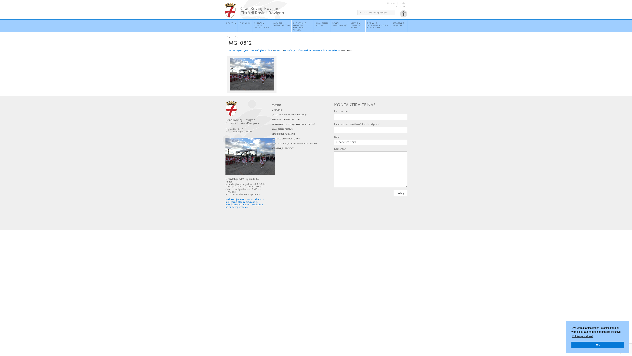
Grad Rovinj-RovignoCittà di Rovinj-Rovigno (262, 10)
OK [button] (598, 344)
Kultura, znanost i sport (356, 25)
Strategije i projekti (399, 24)
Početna (231, 23)
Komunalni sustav (322, 24)
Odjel (337, 137)
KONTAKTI (401, 6)
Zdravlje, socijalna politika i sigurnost (377, 25)
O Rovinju (244, 23)
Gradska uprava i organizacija (261, 25)
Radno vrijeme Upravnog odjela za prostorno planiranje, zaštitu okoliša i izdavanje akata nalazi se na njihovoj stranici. (244, 203)
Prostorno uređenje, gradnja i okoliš (299, 26)
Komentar (340, 149)
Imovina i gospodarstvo (281, 24)
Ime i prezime (341, 111)
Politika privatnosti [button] (582, 336)
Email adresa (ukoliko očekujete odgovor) (357, 124)
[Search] (396, 12)
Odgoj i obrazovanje (339, 24)
